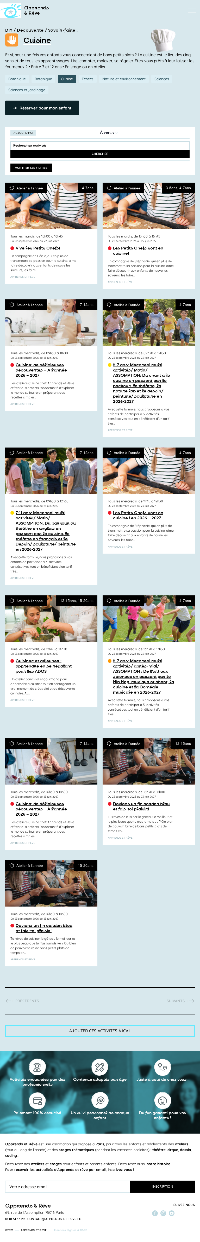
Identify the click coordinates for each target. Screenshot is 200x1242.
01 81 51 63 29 (15, 1219)
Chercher (100, 154)
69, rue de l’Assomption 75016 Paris (34, 1212)
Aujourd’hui (23, 133)
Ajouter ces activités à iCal (100, 1030)
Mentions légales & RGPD (70, 1230)
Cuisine (67, 79)
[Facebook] (155, 1213)
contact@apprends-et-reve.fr (54, 1219)
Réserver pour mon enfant (42, 108)
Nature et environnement (124, 79)
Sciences (161, 79)
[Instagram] (163, 1213)
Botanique (17, 79)
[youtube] (171, 1213)
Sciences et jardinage (26, 90)
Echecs (87, 79)
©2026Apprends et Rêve (26, 1230)
